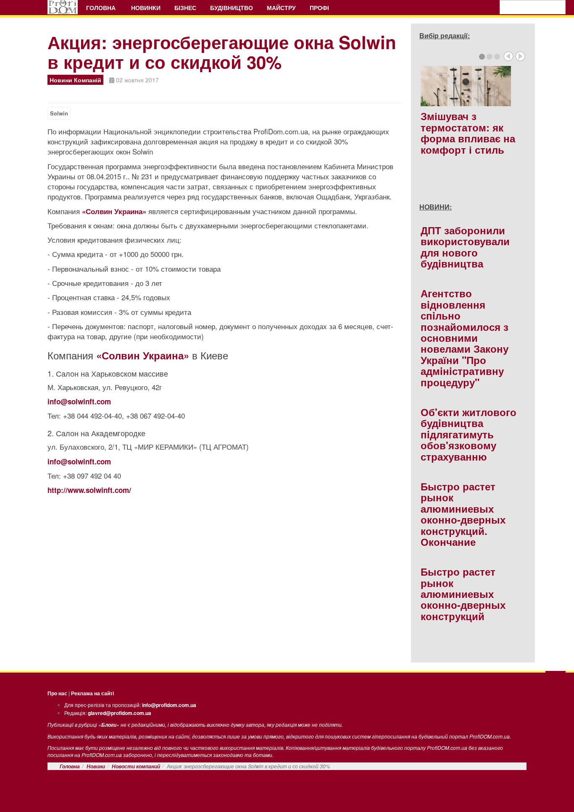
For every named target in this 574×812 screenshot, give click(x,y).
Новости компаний (136, 766)
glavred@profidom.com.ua (119, 713)
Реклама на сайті (92, 693)
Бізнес (185, 7)
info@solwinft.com (79, 401)
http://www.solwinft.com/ (89, 490)
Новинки (146, 7)
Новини (96, 766)
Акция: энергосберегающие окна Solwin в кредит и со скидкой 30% (221, 51)
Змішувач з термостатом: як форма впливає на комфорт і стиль (468, 132)
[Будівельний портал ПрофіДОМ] (62, 7)
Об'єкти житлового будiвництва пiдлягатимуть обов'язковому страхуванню (468, 434)
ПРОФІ (320, 7)
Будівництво (231, 7)
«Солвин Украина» (114, 211)
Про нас (57, 693)
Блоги (108, 724)
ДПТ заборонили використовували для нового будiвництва (465, 246)
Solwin (59, 113)
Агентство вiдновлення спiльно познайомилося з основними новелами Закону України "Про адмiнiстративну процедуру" (464, 337)
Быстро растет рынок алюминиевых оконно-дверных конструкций (463, 593)
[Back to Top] (555, 680)
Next (520, 56)
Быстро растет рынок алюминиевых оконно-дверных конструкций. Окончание (463, 514)
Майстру (281, 7)
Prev (508, 56)
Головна (101, 7)
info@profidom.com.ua (169, 705)
